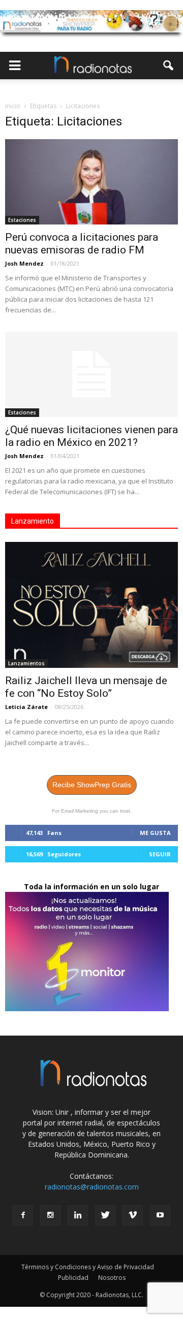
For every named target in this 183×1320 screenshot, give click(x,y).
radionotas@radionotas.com (92, 1187)
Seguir (160, 854)
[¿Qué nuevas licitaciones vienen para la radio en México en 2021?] (91, 374)
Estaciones (22, 219)
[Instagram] (50, 1215)
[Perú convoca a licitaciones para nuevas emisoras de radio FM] (91, 181)
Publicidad (73, 1277)
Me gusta (155, 832)
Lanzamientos (26, 663)
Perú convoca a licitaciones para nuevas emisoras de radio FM (81, 243)
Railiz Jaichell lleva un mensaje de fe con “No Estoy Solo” (86, 686)
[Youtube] (160, 1215)
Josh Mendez (24, 263)
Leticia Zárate (26, 707)
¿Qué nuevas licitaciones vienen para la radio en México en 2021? (91, 436)
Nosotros (112, 1277)
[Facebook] (23, 1215)
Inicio (12, 106)
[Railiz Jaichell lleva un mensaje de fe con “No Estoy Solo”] (91, 605)
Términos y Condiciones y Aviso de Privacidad (87, 1267)
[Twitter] (105, 1215)
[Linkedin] (78, 1215)
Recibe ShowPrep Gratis (91, 785)
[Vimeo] (133, 1215)
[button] (169, 65)
